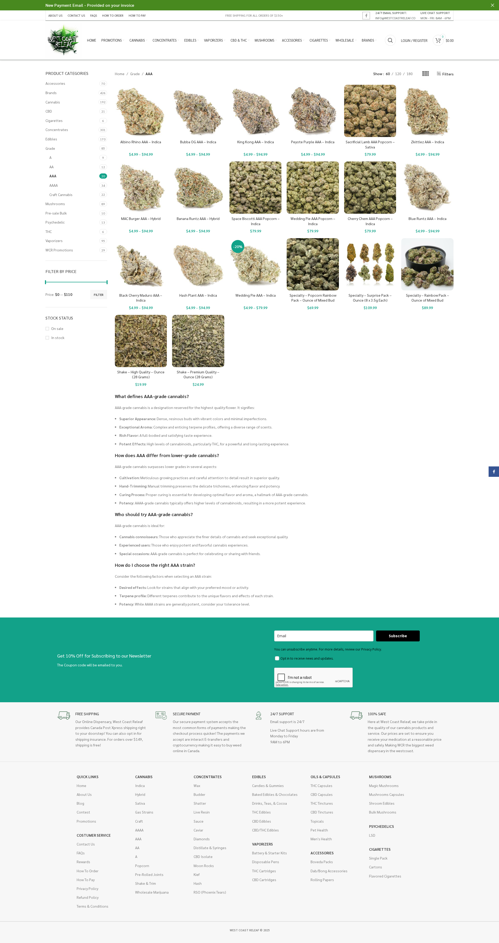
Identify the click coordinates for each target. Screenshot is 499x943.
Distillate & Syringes (210, 847)
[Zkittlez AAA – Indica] (427, 111)
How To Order (88, 870)
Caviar (198, 830)
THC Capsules (321, 785)
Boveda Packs (322, 861)
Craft (139, 821)
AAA (52, 175)
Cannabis (52, 102)
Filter (98, 294)
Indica (140, 785)
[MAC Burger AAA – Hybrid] (141, 187)
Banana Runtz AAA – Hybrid (198, 218)
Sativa (140, 803)
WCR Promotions (59, 250)
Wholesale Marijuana (152, 892)
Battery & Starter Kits (269, 852)
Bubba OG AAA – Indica (198, 141)
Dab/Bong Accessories (329, 870)
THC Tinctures (322, 803)
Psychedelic (55, 222)
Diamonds (202, 838)
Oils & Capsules (325, 776)
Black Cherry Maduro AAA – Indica (140, 298)
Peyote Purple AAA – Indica (312, 141)
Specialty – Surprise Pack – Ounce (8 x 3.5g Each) (370, 298)
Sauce (198, 821)
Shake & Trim (145, 883)
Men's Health (321, 838)
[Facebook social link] (366, 15)
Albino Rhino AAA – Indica (140, 141)
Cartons (375, 866)
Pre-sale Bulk (56, 213)
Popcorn (142, 865)
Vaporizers (54, 240)
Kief (197, 874)
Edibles (51, 138)
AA (51, 166)
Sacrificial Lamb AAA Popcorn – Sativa (370, 144)
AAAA (53, 185)
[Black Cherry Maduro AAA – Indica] (141, 264)
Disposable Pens (265, 861)
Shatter (200, 803)
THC (48, 231)
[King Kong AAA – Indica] (255, 111)
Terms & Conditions (92, 906)
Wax (197, 785)
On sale (57, 328)
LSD (372, 835)
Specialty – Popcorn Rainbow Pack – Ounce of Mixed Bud (313, 298)
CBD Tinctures (322, 812)
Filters (448, 73)
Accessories (55, 83)
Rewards (83, 861)
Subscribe (398, 635)
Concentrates (56, 129)
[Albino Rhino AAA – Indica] (141, 111)
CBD (48, 111)
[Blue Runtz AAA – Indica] (427, 187)
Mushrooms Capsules (386, 794)
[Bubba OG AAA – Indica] (198, 111)
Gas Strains (144, 812)
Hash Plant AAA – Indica (198, 295)
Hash (198, 883)
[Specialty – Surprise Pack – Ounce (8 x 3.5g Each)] (370, 264)
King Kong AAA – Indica (255, 141)
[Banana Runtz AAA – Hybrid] (198, 187)
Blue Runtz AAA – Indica (428, 218)
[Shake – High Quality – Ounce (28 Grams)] (141, 341)
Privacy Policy (87, 888)
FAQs (81, 852)
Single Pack (378, 858)
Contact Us (86, 844)
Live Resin (202, 812)
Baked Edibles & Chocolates (275, 794)
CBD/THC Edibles (265, 830)
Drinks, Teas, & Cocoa (269, 803)
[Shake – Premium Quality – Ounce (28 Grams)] (198, 341)
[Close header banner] (492, 5)
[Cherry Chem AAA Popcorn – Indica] (370, 187)
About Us (84, 794)
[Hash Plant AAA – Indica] (198, 264)
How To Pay (86, 879)
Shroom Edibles (382, 803)
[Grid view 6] (425, 73)
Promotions (86, 821)
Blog (80, 803)
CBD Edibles (261, 821)
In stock (57, 337)
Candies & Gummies (268, 785)
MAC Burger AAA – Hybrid (141, 218)
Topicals (317, 821)
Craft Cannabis (61, 194)
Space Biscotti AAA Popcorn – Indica (256, 221)
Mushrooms (55, 203)
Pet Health (319, 830)
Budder (199, 794)
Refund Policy (88, 897)
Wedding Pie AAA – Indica (255, 295)
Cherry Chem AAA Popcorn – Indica (370, 221)
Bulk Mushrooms (382, 812)
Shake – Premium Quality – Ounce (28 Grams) (198, 374)
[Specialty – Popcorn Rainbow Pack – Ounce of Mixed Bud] (313, 264)
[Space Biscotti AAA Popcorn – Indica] (255, 187)
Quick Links (88, 776)
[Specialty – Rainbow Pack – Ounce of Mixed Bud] (427, 264)
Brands (51, 92)
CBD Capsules (322, 794)
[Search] (390, 40)
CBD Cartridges (264, 879)
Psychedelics (381, 826)
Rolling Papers (322, 879)
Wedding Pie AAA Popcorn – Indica (313, 221)
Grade (50, 148)
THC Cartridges (264, 870)
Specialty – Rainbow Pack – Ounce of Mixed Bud (427, 298)
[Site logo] (63, 39)
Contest (83, 812)
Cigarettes (54, 120)
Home (119, 73)
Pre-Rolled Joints (149, 874)
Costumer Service (94, 835)
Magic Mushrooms (384, 785)
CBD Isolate (203, 856)
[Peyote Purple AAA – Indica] (313, 111)
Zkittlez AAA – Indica (427, 141)
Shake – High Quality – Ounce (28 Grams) (141, 374)
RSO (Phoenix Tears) (210, 892)
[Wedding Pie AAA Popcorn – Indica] (313, 187)
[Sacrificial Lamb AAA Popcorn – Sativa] (370, 111)
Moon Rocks (204, 865)
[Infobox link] (395, 15)
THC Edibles (261, 812)
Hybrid (140, 794)
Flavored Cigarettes (385, 876)
